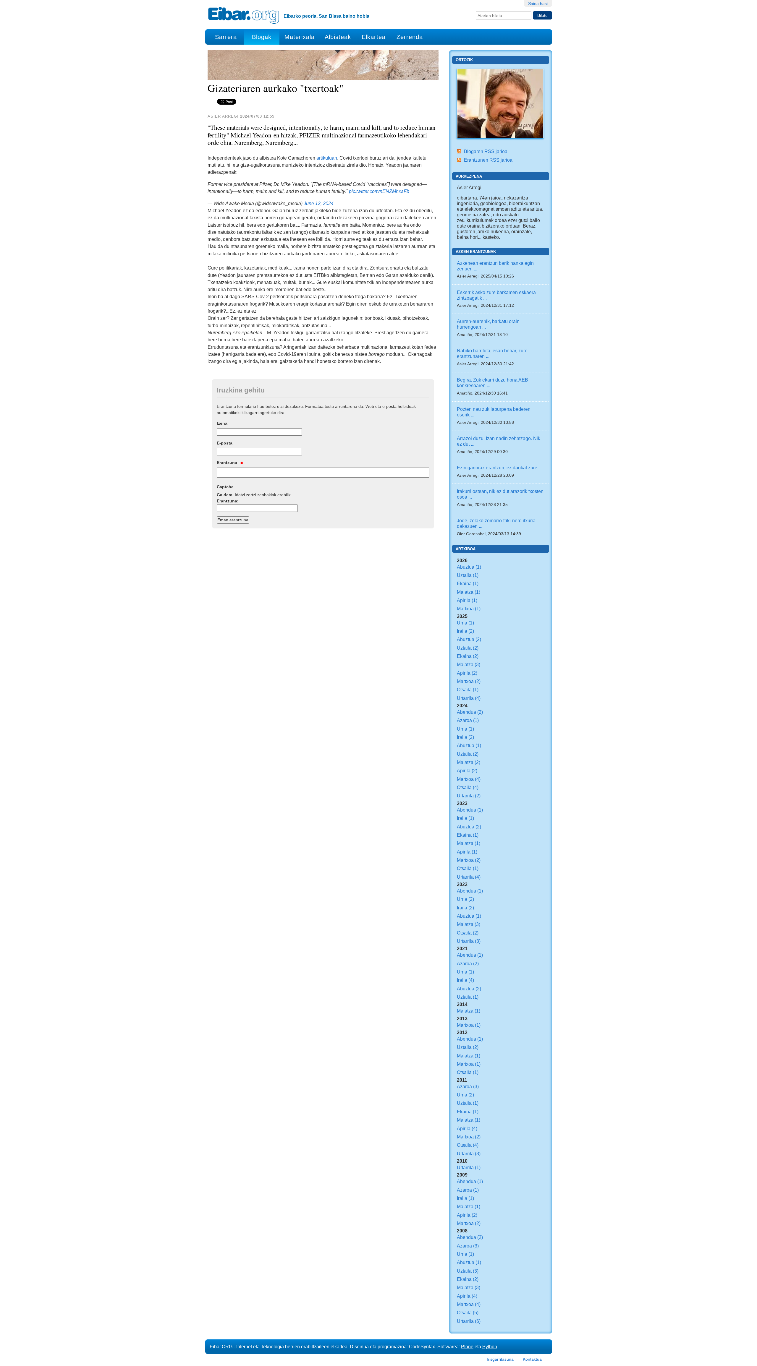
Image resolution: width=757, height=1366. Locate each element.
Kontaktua (532, 1359)
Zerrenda (410, 37)
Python (489, 1346)
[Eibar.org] (243, 15)
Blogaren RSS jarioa (485, 151)
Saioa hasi (538, 3)
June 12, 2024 (319, 203)
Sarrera (226, 37)
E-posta (224, 443)
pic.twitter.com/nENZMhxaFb (379, 191)
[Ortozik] (500, 103)
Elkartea (374, 37)
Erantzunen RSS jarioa (488, 160)
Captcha (225, 486)
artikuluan (326, 157)
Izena (222, 423)
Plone (467, 1346)
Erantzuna (227, 462)
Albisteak (338, 37)
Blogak (261, 37)
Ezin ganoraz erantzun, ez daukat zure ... (499, 467)
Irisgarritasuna (500, 1359)
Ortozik (464, 60)
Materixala (299, 37)
